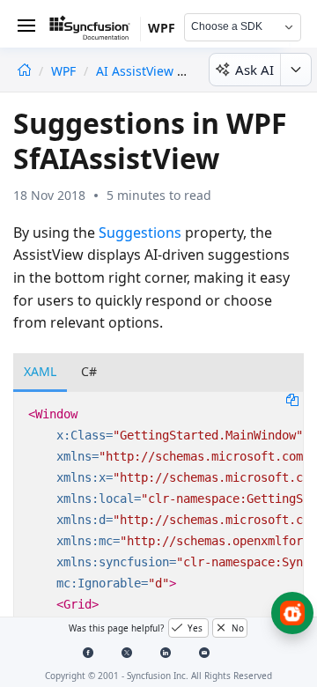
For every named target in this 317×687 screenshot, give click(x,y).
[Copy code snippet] (292, 399)
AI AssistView (134, 71)
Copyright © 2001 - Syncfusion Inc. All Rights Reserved (158, 675)
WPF (65, 71)
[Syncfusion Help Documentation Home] (95, 30)
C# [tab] (89, 371)
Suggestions (140, 232)
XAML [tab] (40, 371)
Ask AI (254, 69)
